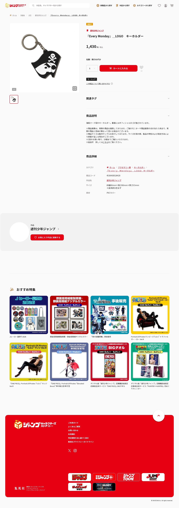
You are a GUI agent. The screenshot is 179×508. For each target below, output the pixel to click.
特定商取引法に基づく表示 (78, 438)
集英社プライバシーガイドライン (81, 441)
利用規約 (71, 434)
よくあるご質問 (74, 426)
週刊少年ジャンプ (97, 30)
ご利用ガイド (73, 423)
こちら (105, 142)
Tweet (91, 79)
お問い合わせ (73, 430)
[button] (14, 99)
